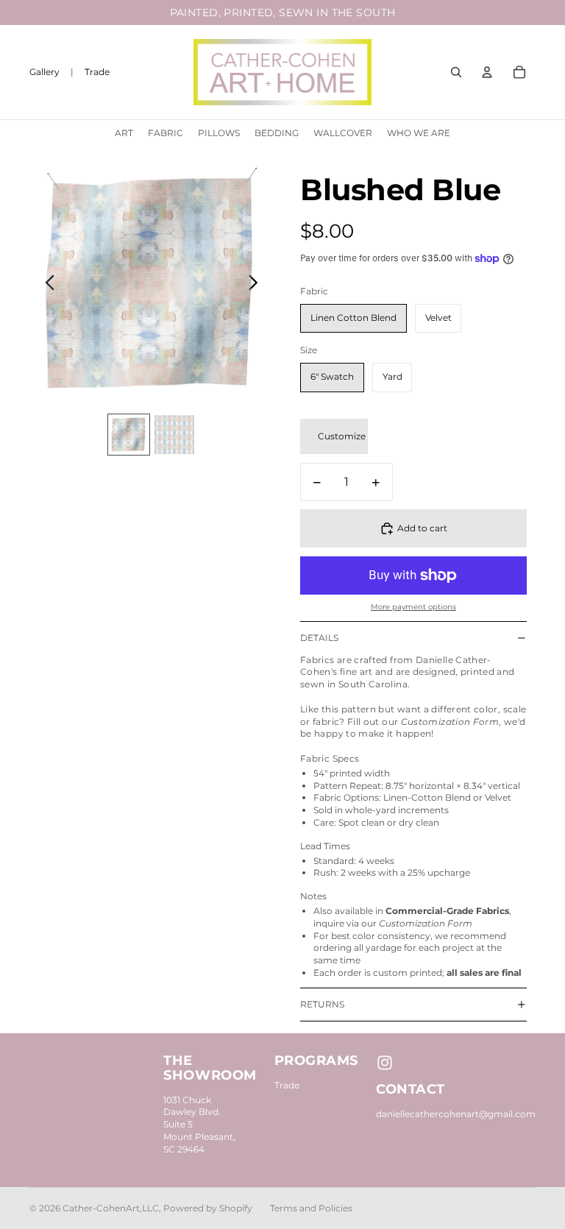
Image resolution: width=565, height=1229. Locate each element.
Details (319, 637)
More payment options (413, 607)
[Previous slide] (46, 284)
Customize (342, 436)
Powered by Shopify (207, 1208)
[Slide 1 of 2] (129, 435)
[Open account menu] (487, 72)
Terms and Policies (311, 1208)
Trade (286, 1085)
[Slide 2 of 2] (174, 435)
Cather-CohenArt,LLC (111, 1208)
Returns (322, 1004)
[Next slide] (257, 284)
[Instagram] (385, 1063)
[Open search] (456, 72)
